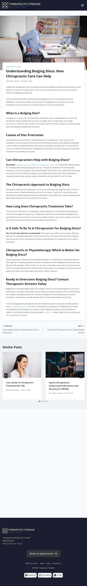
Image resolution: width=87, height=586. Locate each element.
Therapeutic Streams (19, 306)
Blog (48, 563)
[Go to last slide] (6, 375)
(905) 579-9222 (8, 541)
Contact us (48, 312)
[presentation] (22, 365)
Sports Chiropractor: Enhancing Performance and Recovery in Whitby (63, 385)
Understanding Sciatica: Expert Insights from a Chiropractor (21, 329)
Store (42, 563)
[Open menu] (82, 5)
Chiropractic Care (13, 67)
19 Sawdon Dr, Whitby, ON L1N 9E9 (16, 538)
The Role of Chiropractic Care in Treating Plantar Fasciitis (65, 329)
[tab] (39, 401)
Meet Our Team (32, 563)
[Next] (81, 375)
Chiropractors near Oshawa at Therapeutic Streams (36, 165)
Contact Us (56, 563)
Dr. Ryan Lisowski (13, 81)
